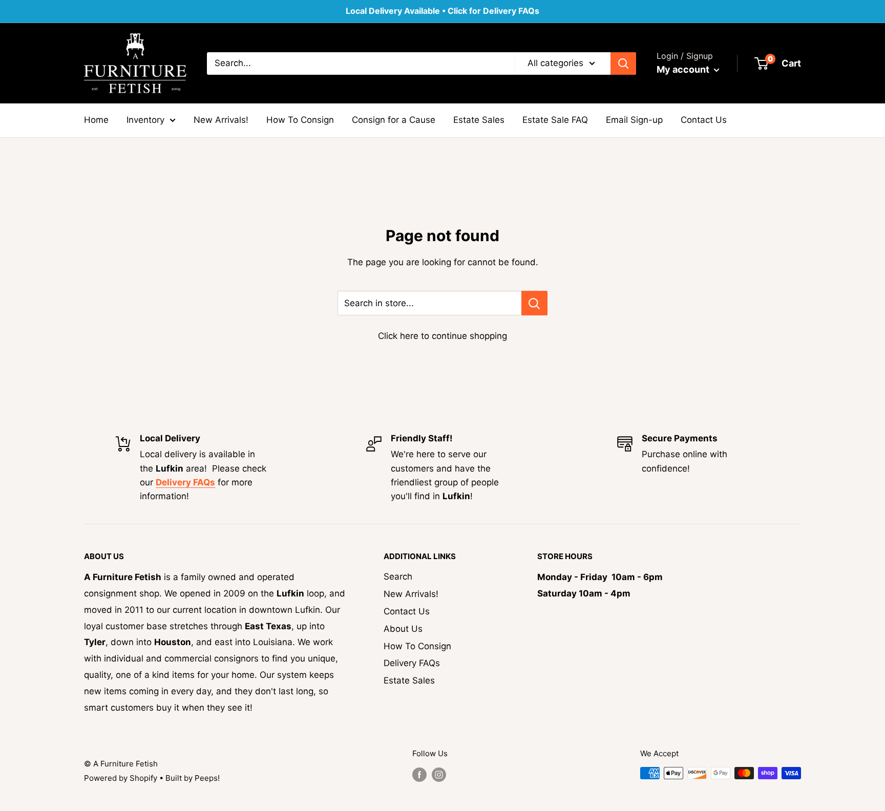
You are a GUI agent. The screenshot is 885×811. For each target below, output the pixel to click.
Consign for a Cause (393, 120)
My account (684, 69)
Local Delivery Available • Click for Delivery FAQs (442, 11)
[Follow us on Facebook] (419, 774)
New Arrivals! (221, 120)
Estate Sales (478, 120)
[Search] (623, 63)
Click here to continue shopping (442, 336)
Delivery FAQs (412, 663)
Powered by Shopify (120, 778)
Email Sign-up (634, 120)
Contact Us (704, 120)
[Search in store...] (534, 303)
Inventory (145, 120)
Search (398, 576)
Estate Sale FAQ (555, 120)
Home (96, 120)
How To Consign (300, 120)
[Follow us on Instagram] (439, 774)
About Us (403, 629)
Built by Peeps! (192, 778)
